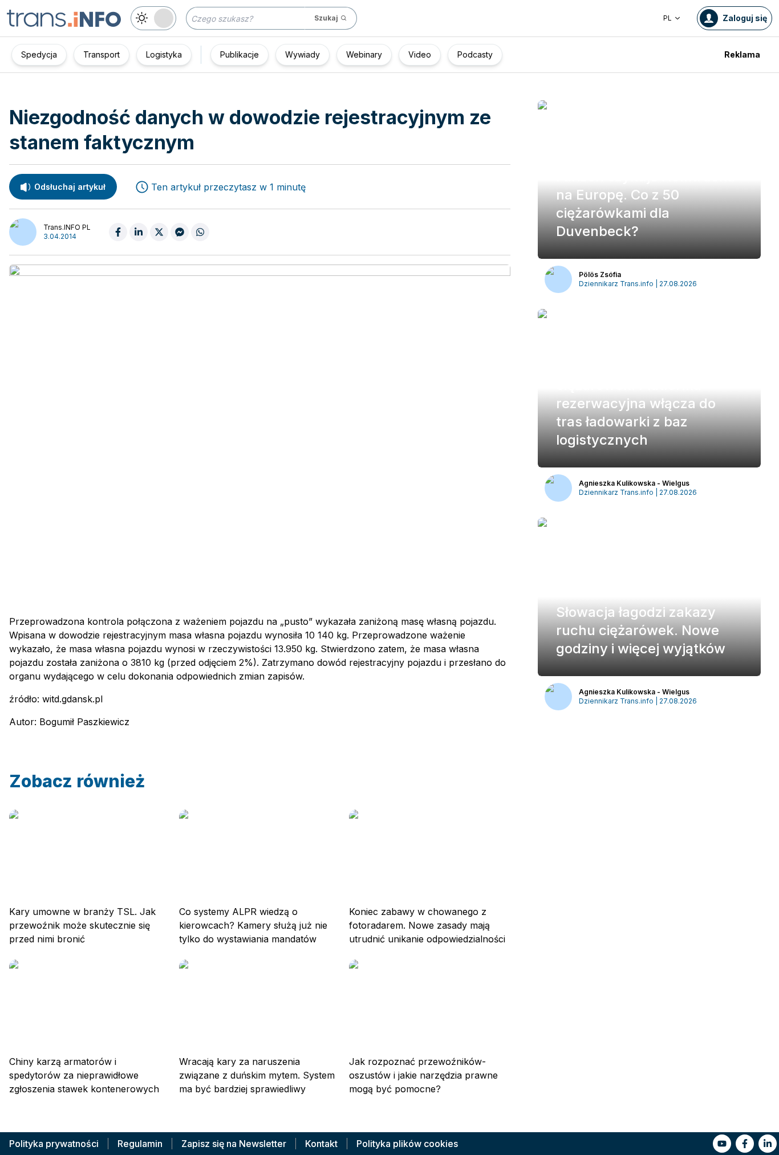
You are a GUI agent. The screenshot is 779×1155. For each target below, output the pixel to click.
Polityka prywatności (54, 1143)
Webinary (364, 54)
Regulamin (140, 1143)
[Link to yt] (722, 1143)
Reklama (742, 54)
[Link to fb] (745, 1143)
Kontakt (321, 1143)
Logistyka (164, 54)
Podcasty (475, 54)
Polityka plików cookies (407, 1143)
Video (419, 54)
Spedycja (39, 54)
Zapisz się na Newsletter (233, 1143)
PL (667, 18)
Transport (101, 54)
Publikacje (239, 54)
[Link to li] (767, 1143)
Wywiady (302, 54)
